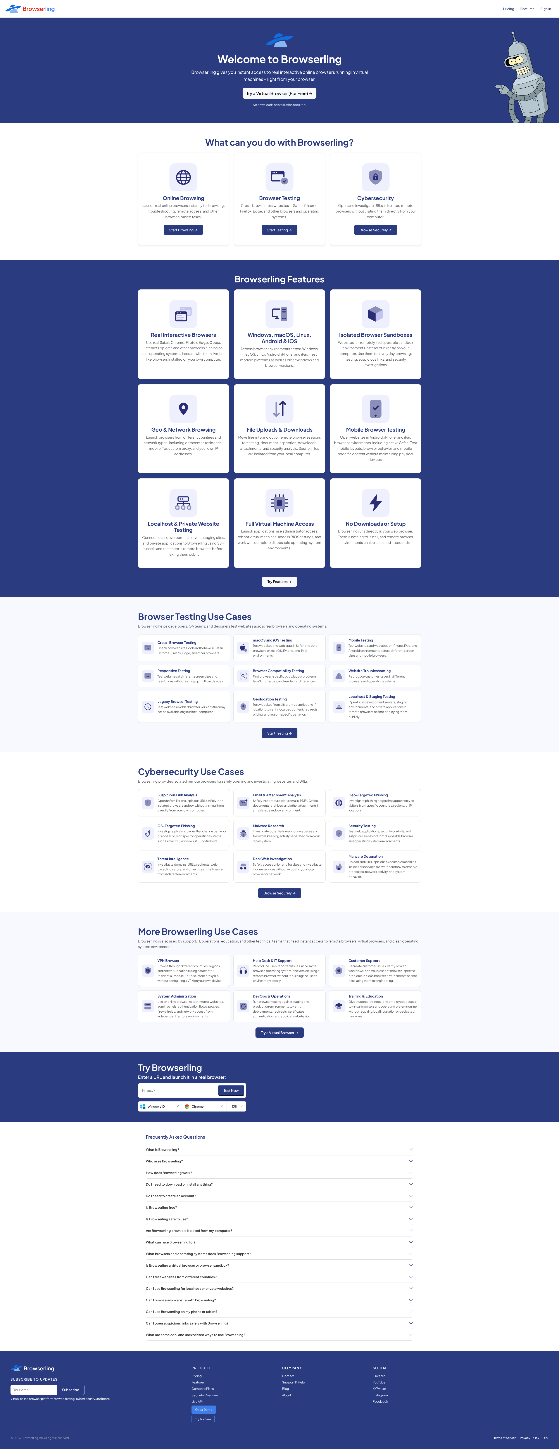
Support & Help (293, 1382)
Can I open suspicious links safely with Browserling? (187, 1323)
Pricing (508, 9)
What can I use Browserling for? (170, 1242)
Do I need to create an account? (171, 1196)
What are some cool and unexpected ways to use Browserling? (195, 1335)
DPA (546, 1438)
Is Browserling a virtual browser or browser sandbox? (187, 1265)
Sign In (545, 9)
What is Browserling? (162, 1149)
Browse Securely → (376, 230)
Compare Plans (203, 1388)
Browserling (39, 1368)
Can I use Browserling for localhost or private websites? (190, 1288)
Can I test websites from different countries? (181, 1277)
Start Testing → (279, 230)
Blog (285, 1388)
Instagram (380, 1395)
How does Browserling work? (169, 1173)
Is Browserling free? (161, 1207)
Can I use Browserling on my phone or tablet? (181, 1311)
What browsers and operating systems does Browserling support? (198, 1254)
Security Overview (205, 1395)
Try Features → (279, 581)
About (286, 1395)
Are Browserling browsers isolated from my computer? (189, 1230)
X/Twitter (379, 1388)
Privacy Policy (529, 1438)
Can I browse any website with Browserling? (181, 1300)
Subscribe (70, 1389)
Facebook (380, 1401)
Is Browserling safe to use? (167, 1219)
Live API (197, 1401)
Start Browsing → (183, 230)
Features (527, 9)
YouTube (379, 1382)
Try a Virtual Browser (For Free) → (279, 93)
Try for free (203, 1419)
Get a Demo (203, 1409)
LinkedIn (379, 1376)
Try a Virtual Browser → (279, 1032)
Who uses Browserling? (164, 1161)
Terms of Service (505, 1438)
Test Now (231, 1090)
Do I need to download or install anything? (179, 1184)
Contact (288, 1376)
